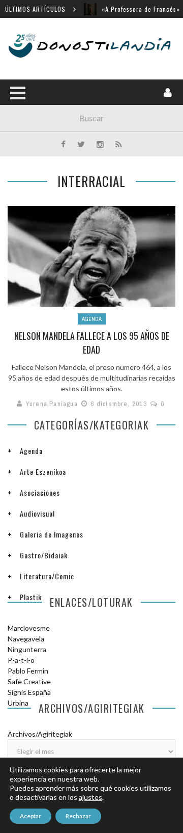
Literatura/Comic (47, 576)
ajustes (90, 797)
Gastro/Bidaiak (44, 555)
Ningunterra (27, 649)
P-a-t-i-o (21, 660)
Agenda (92, 319)
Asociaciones (40, 492)
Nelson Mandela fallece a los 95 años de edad (91, 342)
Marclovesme (29, 628)
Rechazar (78, 816)
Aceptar (30, 816)
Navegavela (26, 638)
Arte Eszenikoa (43, 471)
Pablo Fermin (28, 670)
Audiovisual (37, 513)
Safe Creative (29, 681)
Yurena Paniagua (52, 403)
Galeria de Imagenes (51, 534)
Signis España (29, 692)
